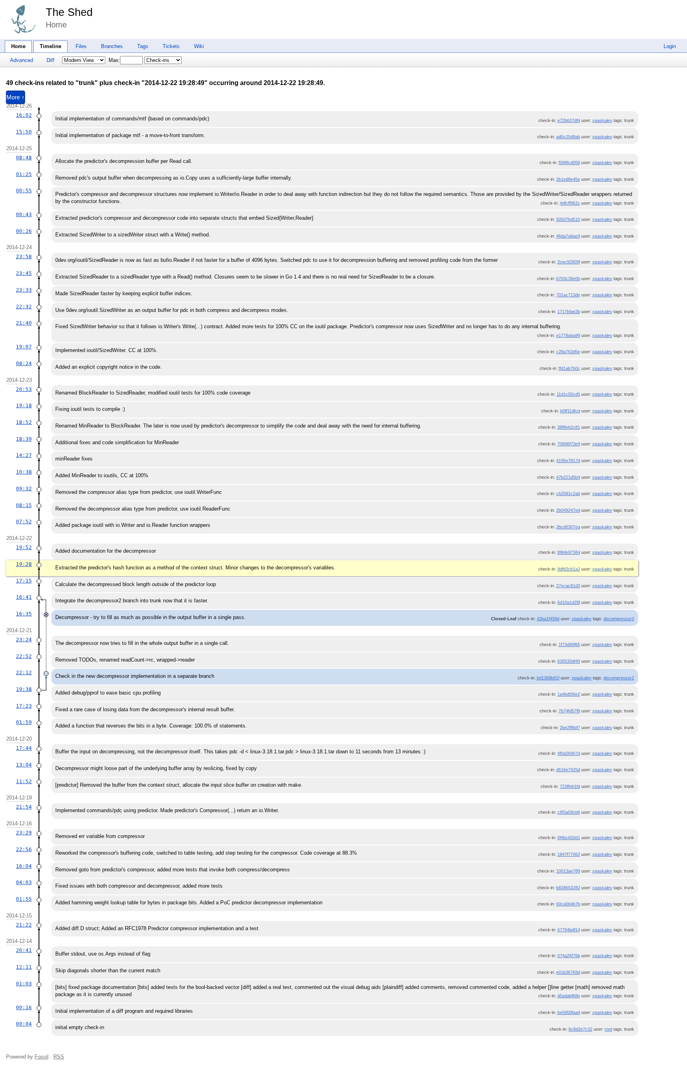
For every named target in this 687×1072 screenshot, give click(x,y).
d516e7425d (568, 769)
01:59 (24, 722)
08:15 (24, 505)
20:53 (24, 389)
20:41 (24, 950)
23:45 (24, 273)
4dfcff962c (570, 203)
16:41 (24, 597)
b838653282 (568, 887)
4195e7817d (568, 460)
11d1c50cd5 (568, 394)
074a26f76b (568, 955)
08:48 (24, 158)
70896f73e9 (568, 443)
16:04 (24, 866)
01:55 (24, 899)
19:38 (24, 689)
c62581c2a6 (568, 493)
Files (81, 46)
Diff (50, 60)
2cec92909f (568, 261)
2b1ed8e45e (568, 179)
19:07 (24, 347)
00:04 (24, 1024)
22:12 (24, 672)
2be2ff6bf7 (570, 727)
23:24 (24, 639)
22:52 (24, 656)
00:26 (24, 231)
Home (18, 46)
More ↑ (15, 97)
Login (670, 46)
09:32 (24, 488)
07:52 (24, 521)
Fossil (42, 1057)
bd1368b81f (548, 677)
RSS (58, 1057)
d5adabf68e (568, 995)
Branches (112, 46)
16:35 (24, 614)
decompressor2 (619, 618)
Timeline (50, 46)
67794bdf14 (568, 929)
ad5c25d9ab (568, 136)
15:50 (24, 132)
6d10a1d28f (568, 602)
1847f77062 (568, 854)
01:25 (24, 174)
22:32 (24, 307)
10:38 (24, 472)
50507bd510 (568, 219)
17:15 (24, 581)
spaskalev (602, 120)
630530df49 (568, 661)
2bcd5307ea (568, 526)
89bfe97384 (568, 552)
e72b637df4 (568, 120)
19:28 (24, 564)
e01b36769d (568, 972)
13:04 (24, 765)
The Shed (69, 12)
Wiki (199, 46)
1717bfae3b (568, 311)
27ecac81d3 (568, 585)
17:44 (24, 748)
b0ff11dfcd (570, 410)
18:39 (24, 439)
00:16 (24, 1007)
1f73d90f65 (569, 644)
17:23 (24, 706)
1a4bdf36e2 (568, 694)
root (608, 1029)
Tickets (171, 46)
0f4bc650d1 (568, 837)
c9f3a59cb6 (568, 812)
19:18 (24, 405)
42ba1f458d (548, 618)
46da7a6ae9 (568, 236)
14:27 (24, 455)
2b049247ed (568, 510)
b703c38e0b (568, 278)
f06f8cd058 (569, 162)
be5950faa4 (568, 1012)
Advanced (21, 60)
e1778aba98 (568, 335)
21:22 (24, 925)
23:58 (24, 256)
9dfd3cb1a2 (568, 569)
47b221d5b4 (568, 477)
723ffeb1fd (570, 786)
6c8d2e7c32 (580, 1029)
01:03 (24, 984)
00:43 (24, 214)
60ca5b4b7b (568, 904)
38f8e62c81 (568, 427)
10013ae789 (568, 871)
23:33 (24, 290)
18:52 (24, 422)
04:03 (24, 882)
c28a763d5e (568, 351)
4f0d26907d (568, 753)
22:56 (24, 849)
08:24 (24, 363)
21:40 (24, 323)
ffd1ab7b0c (569, 368)
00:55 (24, 191)
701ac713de (568, 294)
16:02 (24, 115)
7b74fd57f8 (569, 710)
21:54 (24, 807)
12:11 (24, 967)
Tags (142, 46)
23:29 (24, 833)
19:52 (24, 547)
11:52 (24, 781)
